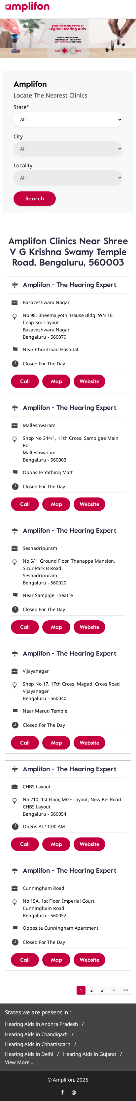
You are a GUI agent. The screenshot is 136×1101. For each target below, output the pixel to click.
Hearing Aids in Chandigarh (36, 1034)
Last (125, 990)
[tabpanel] (68, 38)
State (21, 106)
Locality (23, 165)
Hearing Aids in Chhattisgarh (37, 1044)
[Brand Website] (74, 1092)
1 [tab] (63, 49)
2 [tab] (72, 49)
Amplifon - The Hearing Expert (70, 285)
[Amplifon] (27, 7)
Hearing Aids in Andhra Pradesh (41, 1024)
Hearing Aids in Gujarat (89, 1054)
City (18, 136)
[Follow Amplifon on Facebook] (62, 1092)
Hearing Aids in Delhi (29, 1054)
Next (113, 990)
